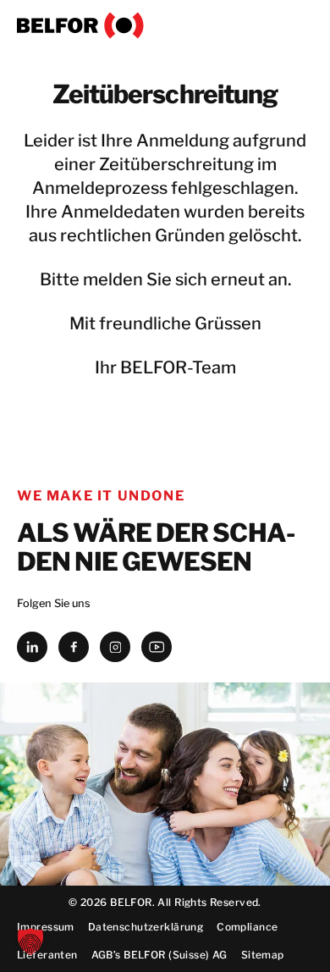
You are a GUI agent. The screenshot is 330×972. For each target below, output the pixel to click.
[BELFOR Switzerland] (165, 25)
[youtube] (156, 647)
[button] (30, 941)
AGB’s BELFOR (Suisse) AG (159, 954)
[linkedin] (32, 647)
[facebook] (73, 647)
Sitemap (262, 954)
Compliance (247, 926)
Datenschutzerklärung (145, 926)
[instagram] (115, 647)
